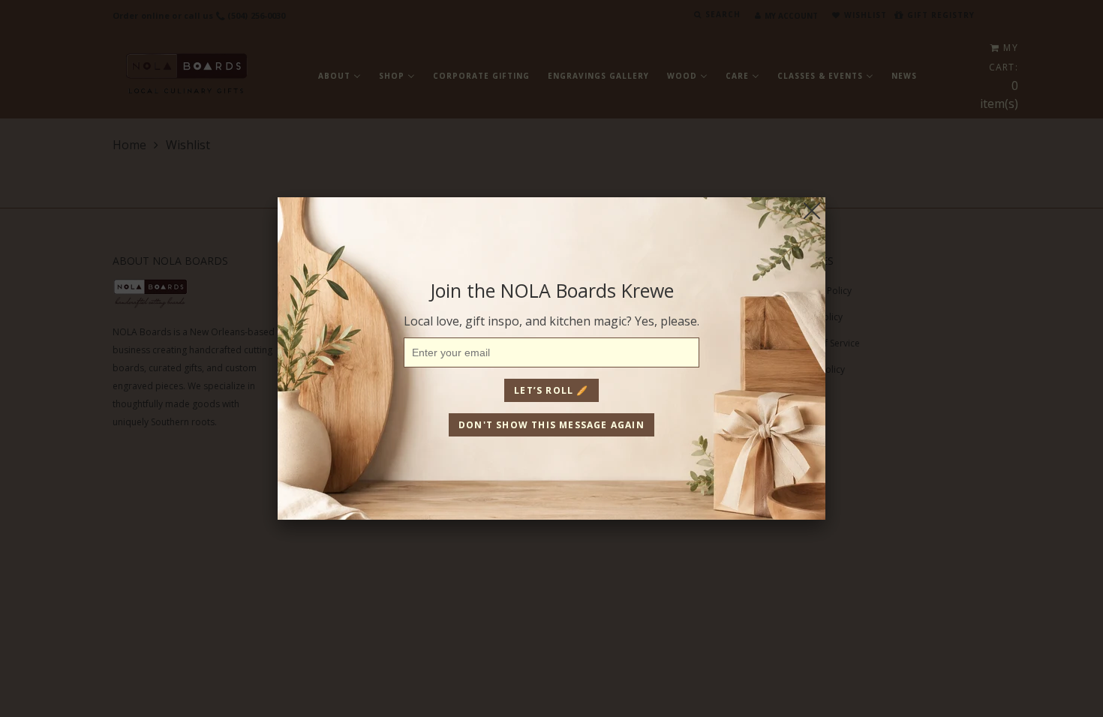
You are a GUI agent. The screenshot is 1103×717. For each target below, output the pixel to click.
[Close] (811, 210)
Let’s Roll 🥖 (551, 390)
